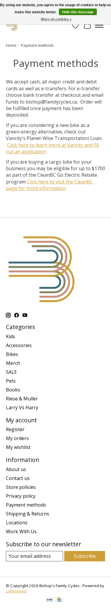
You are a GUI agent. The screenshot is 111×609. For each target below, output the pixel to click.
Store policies (21, 487)
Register (15, 429)
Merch (13, 363)
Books (13, 389)
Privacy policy (21, 496)
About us (16, 469)
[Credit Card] (59, 600)
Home (11, 45)
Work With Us (21, 531)
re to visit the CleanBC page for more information (49, 184)
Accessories (19, 345)
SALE (11, 372)
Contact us (18, 478)
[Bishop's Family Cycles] (12, 25)
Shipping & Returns (27, 513)
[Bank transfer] (50, 600)
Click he (35, 181)
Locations (17, 522)
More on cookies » (56, 19)
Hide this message (78, 12)
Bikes (12, 354)
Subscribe (85, 556)
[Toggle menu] (99, 25)
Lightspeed (16, 591)
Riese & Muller (22, 398)
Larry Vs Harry (22, 407)
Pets (11, 381)
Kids (10, 336)
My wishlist (18, 447)
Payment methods (26, 505)
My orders (17, 438)
